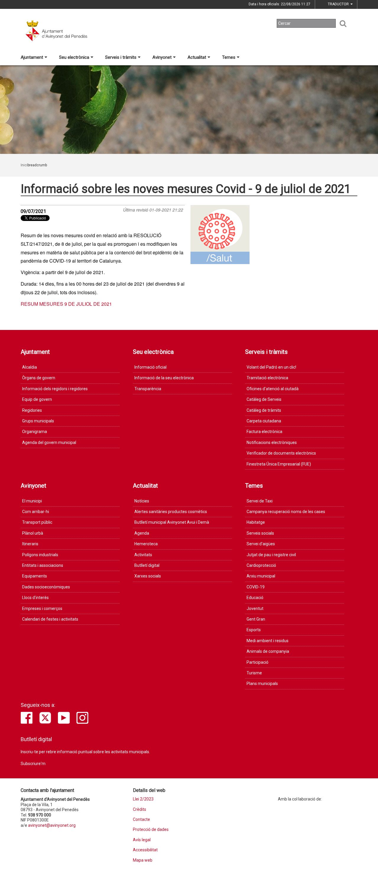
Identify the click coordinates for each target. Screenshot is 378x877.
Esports (254, 629)
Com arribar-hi (35, 511)
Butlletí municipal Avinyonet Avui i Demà (171, 522)
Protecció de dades (151, 829)
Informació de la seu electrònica (164, 377)
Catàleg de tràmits (264, 410)
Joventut (255, 608)
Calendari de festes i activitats (50, 619)
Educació (255, 597)
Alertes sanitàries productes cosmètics (170, 511)
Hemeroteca (146, 543)
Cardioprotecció (261, 565)
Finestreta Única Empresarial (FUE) (279, 464)
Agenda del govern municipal (49, 442)
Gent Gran (256, 619)
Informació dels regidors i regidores (55, 388)
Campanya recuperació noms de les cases (286, 511)
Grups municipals (38, 421)
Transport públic (37, 522)
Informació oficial (150, 367)
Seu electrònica (74, 57)
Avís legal (142, 840)
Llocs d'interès (35, 597)
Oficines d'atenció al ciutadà (273, 388)
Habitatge (256, 522)
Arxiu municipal (261, 576)
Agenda (141, 533)
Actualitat (197, 57)
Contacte (141, 819)
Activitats (143, 554)
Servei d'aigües (261, 543)
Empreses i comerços (42, 608)
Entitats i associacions (42, 565)
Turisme (254, 673)
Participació (257, 662)
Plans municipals (262, 683)
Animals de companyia (268, 651)
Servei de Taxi (260, 501)
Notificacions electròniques (272, 442)
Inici (24, 165)
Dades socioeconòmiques (46, 587)
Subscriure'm (33, 763)
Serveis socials (260, 533)
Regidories (32, 410)
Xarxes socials (147, 576)
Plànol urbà (32, 533)
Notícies (141, 501)
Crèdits (139, 809)
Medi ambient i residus (268, 640)
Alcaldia (29, 367)
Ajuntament (32, 57)
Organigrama (34, 431)
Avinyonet (162, 57)
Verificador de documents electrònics (281, 453)
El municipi (32, 501)
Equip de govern (37, 399)
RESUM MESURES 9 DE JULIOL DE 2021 (66, 303)
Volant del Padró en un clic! (271, 367)
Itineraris (30, 543)
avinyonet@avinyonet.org (52, 825)
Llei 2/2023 (143, 799)
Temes (228, 57)
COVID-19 (256, 587)
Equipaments (34, 576)
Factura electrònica (264, 431)
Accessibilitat (145, 850)
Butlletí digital (146, 565)
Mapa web (142, 860)
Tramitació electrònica (267, 377)
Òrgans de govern (38, 377)
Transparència (147, 388)
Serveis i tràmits (120, 57)
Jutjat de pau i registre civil (271, 554)
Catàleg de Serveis (264, 399)
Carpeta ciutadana (264, 421)
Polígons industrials (40, 554)
